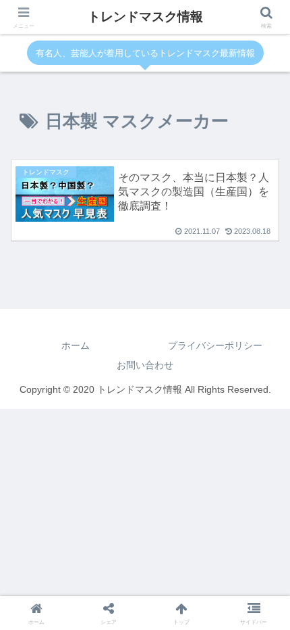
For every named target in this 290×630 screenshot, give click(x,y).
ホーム (75, 345)
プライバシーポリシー (215, 345)
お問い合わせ (145, 365)
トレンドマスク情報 (145, 16)
